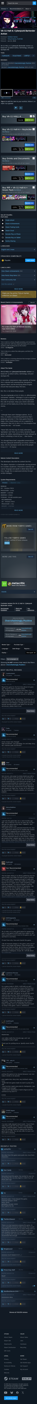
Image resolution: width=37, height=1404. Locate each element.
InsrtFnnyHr (10, 1021)
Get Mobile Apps (11, 1398)
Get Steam (23, 1359)
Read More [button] (30, 711)
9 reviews (17, 1062)
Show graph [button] (30, 652)
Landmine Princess (12, 973)
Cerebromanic (10, 673)
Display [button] (4, 652)
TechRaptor (9, 362)
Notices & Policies (9, 1366)
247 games (9, 864)
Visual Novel (17, 56)
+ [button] (33, 56)
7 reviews (16, 730)
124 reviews (17, 864)
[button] (4, 8)
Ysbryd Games (12, 39)
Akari (7, 762)
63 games (8, 764)
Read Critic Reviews (18, 585)
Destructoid (8, 355)
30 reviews (17, 975)
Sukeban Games (13, 37)
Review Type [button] (5, 644)
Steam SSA (7, 1340)
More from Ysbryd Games (19, 526)
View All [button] (32, 302)
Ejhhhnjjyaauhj (11, 918)
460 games (9, 975)
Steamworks (8, 1344)
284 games (9, 1062)
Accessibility (8, 1362)
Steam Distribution (10, 1347)
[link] (18, 149)
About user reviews (19, 609)
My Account (24, 1369)
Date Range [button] (16, 648)
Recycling (23, 1347)
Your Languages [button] (11, 659)
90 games (8, 920)
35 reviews (17, 675)
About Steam (8, 1337)
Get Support (24, 1366)
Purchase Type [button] (18, 644)
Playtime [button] (26, 648)
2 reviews (8, 809)
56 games (8, 730)
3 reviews (16, 1112)
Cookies (6, 1369)
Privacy (6, 1359)
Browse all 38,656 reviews (19, 1312)
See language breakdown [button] (5, 609)
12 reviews (16, 920)
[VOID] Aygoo (10, 1110)
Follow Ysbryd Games (15, 538)
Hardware (23, 1344)
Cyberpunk (5, 56)
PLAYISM (20, 39)
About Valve (24, 1337)
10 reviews (16, 764)
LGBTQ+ (27, 56)
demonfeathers (11, 807)
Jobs (21, 1340)
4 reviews (16, 1023)
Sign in (3, 101)
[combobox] (20, 3)
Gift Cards (7, 1351)
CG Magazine (9, 347)
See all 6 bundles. (7, 215)
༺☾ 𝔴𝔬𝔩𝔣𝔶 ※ (10, 1060)
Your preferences (30, 609)
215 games (9, 675)
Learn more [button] (30, 260)
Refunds (6, 1373)
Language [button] (5, 648)
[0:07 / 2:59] (18, 79)
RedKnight (9, 862)
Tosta (7, 728)
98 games (8, 1112)
